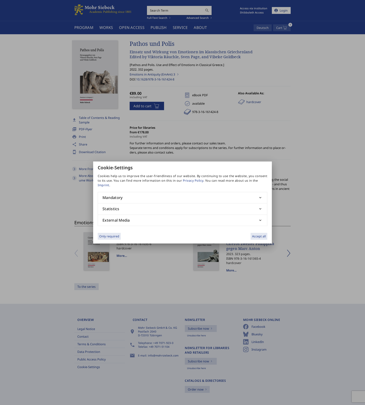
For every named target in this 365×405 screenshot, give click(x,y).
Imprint (103, 185)
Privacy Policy (193, 180)
